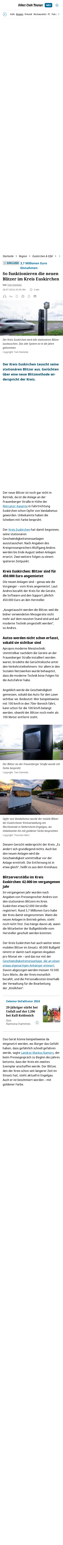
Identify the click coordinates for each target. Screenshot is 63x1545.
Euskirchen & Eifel (42, 256)
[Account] (57, 5)
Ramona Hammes (18, 1024)
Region (23, 256)
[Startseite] (30, 5)
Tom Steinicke (14, 284)
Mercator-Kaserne (15, 506)
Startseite (8, 256)
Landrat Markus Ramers (37, 1053)
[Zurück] (5, 14)
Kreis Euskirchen (19, 529)
